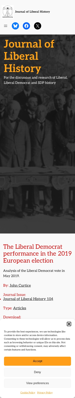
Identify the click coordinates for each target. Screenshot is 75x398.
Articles (19, 308)
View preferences (37, 383)
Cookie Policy (27, 392)
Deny (37, 372)
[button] (69, 324)
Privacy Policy (45, 392)
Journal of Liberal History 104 (28, 299)
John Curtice (20, 285)
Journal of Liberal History (32, 11)
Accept (37, 361)
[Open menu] (5, 25)
